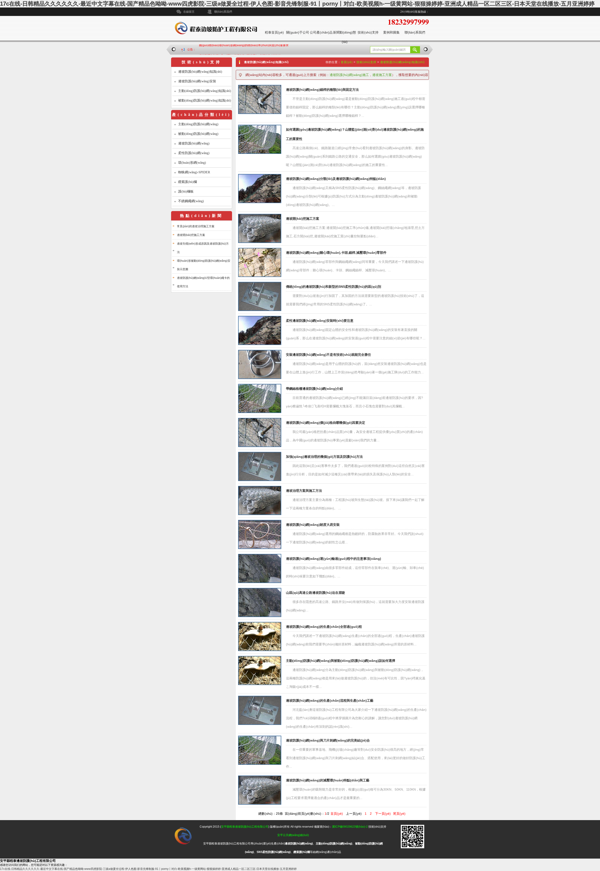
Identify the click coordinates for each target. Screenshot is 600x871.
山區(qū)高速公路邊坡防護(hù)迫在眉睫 (315, 593)
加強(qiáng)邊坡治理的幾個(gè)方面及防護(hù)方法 (324, 456)
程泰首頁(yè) (274, 32)
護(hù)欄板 (186, 191)
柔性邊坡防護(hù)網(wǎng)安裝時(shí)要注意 (319, 320)
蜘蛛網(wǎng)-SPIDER (194, 172)
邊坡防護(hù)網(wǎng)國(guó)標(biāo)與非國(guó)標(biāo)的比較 (240, 49)
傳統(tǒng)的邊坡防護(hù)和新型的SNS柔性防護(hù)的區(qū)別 (333, 286)
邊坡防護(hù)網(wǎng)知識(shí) (200, 71)
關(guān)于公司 (297, 32)
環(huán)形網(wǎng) (192, 162)
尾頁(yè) (399, 813)
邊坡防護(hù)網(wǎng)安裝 (197, 81)
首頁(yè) (347, 62)
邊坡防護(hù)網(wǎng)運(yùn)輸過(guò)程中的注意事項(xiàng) (333, 558)
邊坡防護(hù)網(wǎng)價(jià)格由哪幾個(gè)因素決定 (325, 422)
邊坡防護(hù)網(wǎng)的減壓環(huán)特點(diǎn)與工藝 (327, 780)
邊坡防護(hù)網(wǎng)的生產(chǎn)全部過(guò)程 (324, 627)
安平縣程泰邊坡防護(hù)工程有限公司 (244, 826)
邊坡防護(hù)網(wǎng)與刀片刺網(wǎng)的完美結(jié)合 (328, 740)
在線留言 (189, 11)
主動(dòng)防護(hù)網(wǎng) (198, 124)
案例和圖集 (391, 32)
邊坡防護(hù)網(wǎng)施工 (349, 75)
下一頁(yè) (383, 813)
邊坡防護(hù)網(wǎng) (194, 143)
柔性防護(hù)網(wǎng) (194, 153)
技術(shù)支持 (368, 32)
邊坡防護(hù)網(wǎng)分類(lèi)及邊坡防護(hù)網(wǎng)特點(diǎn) (336, 179)
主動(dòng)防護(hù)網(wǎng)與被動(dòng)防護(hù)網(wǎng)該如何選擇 (340, 661)
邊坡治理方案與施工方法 (304, 490)
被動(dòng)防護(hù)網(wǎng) (198, 134)
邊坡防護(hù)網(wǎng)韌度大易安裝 (313, 524)
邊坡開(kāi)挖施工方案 (191, 235)
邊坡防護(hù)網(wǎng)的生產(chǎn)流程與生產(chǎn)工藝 (329, 700)
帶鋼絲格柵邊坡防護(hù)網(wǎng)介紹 (314, 388)
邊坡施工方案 (382, 75)
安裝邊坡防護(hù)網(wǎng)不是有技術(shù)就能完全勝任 (328, 354)
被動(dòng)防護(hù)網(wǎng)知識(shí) (204, 100)
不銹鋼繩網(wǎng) (191, 201)
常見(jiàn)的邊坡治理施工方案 (195, 226)
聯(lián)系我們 (223, 11)
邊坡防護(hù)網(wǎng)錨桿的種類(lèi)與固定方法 (322, 89)
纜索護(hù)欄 (187, 182)
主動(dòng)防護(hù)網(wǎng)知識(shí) (204, 91)
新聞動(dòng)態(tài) (344, 37)
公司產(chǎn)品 (321, 32)
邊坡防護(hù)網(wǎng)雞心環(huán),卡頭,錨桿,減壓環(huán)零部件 (336, 252)
